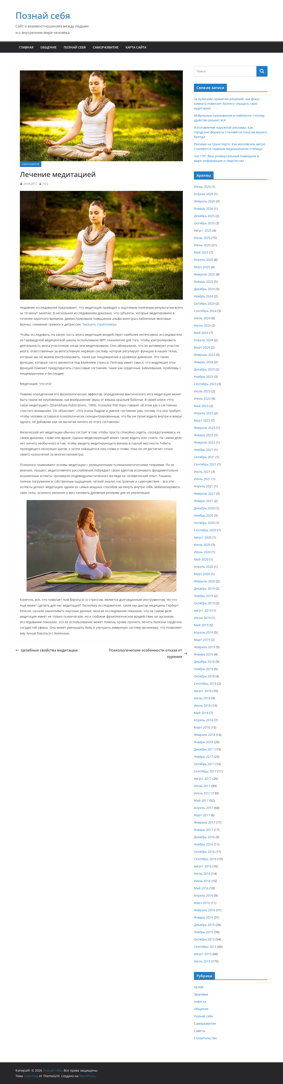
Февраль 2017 (204, 822)
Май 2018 (201, 713)
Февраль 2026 (204, 201)
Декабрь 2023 (204, 369)
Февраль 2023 (204, 428)
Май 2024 (201, 333)
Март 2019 (202, 640)
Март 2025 (202, 267)
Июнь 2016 (202, 881)
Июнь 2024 (202, 325)
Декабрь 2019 (204, 588)
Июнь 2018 (202, 705)
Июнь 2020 (202, 552)
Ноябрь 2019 (203, 596)
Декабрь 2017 (204, 749)
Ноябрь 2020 (203, 515)
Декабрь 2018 (204, 661)
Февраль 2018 (204, 735)
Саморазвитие (106, 47)
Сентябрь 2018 (205, 683)
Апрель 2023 (203, 413)
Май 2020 (201, 559)
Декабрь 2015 (204, 925)
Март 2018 (202, 727)
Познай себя (42, 15)
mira (45, 184)
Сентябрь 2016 (205, 859)
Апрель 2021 (203, 486)
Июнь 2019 (202, 618)
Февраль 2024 (204, 355)
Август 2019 (203, 610)
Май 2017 (201, 800)
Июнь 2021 (202, 479)
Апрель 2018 (203, 720)
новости (200, 1001)
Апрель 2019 (203, 632)
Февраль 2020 (204, 581)
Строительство (205, 1038)
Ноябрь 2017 (203, 756)
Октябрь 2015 (204, 939)
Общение (48, 47)
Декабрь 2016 (204, 837)
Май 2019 (201, 625)
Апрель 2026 (203, 194)
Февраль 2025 (204, 274)
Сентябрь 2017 (205, 771)
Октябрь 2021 (204, 457)
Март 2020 (202, 574)
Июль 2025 (202, 238)
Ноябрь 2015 (203, 932)
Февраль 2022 (204, 442)
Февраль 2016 (204, 910)
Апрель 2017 (203, 808)
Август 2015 (203, 954)
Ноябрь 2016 (203, 844)
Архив (198, 987)
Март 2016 (202, 903)
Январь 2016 (203, 917)
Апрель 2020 (203, 566)
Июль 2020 (202, 545)
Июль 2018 (202, 698)
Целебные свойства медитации (49, 650)
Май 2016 (201, 888)
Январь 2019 (203, 654)
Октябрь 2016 (204, 851)
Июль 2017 (202, 786)
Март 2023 (202, 420)
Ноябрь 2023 (203, 376)
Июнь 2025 (202, 245)
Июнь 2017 (202, 793)
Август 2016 (203, 866)
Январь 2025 (203, 281)
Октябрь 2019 (204, 603)
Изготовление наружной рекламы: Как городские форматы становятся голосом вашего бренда (230, 132)
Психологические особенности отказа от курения (145, 653)
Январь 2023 (203, 435)
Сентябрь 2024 (205, 311)
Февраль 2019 (204, 647)
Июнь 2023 (202, 398)
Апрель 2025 (203, 260)
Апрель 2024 (203, 340)
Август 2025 (203, 230)
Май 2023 (201, 406)
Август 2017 (203, 778)
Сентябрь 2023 (205, 384)
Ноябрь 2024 (203, 296)
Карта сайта (136, 47)
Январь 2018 (203, 742)
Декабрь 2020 (204, 508)
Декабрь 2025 (204, 216)
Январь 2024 (203, 362)
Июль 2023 (202, 391)
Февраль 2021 (204, 493)
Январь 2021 (203, 501)
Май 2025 (201, 252)
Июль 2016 (202, 873)
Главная (26, 47)
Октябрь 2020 (204, 523)
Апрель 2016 (203, 895)
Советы (199, 1031)
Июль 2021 (202, 471)
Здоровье (201, 994)
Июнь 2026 (202, 186)
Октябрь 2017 (204, 764)
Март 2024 (202, 347)
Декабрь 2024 (204, 289)
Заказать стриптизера (99, 324)
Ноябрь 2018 (203, 669)
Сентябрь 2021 (205, 464)
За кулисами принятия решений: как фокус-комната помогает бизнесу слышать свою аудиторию (227, 103)
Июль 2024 (202, 318)
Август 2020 (203, 537)
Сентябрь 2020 (205, 530)
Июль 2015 (202, 961)
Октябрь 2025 (204, 223)
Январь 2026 (203, 208)
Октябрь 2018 (204, 676)
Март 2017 (202, 815)
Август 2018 (203, 691)
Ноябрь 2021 (203, 450)
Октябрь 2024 (204, 303)
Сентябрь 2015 (205, 946)
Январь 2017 (203, 830)
